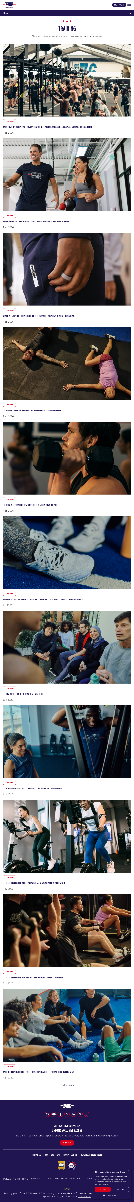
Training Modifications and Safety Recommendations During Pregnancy (32, 411)
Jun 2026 (8, 700)
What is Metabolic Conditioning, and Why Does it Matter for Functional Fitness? (36, 222)
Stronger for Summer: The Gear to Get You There (23, 694)
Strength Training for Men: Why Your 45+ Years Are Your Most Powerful (33, 978)
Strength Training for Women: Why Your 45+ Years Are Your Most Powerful (34, 883)
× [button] (128, 1170)
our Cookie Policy (101, 1184)
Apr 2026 (8, 983)
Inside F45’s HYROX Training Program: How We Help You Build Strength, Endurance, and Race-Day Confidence (47, 127)
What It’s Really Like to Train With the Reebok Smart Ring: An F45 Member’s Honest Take (39, 316)
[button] (112, 1195)
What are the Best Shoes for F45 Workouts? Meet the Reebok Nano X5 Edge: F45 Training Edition (43, 600)
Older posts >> (69, 1085)
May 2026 (8, 889)
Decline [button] (120, 1189)
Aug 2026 (8, 133)
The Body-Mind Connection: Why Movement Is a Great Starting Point (30, 505)
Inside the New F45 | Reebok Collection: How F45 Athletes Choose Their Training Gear (38, 1072)
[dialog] (111, 1183)
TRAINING (9, 121)
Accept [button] (102, 1189)
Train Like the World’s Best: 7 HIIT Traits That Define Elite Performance (32, 789)
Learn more (84, 1196)
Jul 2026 (7, 605)
